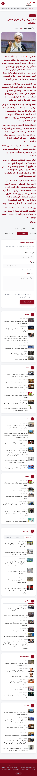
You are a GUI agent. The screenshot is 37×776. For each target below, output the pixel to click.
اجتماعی (32, 16)
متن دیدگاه (30, 274)
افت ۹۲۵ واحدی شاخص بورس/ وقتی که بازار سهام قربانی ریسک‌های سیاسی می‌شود (16, 591)
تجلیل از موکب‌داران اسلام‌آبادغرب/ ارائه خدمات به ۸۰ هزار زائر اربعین (17, 375)
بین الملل (26, 314)
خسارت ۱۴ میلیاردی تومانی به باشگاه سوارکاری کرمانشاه (17, 581)
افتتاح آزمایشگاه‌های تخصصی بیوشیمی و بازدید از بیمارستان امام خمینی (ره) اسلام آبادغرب (16, 514)
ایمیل (32, 262)
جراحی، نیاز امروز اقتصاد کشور (20, 676)
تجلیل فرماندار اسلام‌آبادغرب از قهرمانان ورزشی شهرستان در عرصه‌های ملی (17, 427)
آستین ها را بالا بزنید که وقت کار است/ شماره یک (17, 683)
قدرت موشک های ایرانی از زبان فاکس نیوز (16, 348)
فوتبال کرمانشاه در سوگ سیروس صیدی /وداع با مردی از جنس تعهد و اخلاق (16, 461)
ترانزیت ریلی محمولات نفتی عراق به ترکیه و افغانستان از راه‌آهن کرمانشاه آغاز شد (16, 721)
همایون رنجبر (27, 28)
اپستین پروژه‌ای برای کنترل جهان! (19, 354)
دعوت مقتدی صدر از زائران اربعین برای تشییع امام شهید (16, 330)
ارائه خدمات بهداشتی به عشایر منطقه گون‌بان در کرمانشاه (15, 505)
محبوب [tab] (17, 537)
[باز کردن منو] (34, 3)
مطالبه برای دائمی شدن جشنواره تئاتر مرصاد (16, 382)
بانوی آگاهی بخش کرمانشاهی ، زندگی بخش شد (16, 696)
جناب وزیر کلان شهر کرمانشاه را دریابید (17, 671)
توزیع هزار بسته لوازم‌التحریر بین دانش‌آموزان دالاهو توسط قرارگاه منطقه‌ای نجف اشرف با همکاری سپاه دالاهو (16, 563)
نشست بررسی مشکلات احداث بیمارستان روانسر (17, 497)
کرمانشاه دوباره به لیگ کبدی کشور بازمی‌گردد (16, 468)
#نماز (16, 229)
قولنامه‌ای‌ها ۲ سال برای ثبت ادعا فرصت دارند (15, 403)
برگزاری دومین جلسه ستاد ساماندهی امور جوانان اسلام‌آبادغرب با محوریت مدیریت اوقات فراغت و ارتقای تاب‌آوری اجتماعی (17, 453)
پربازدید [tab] (7, 537)
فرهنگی (27, 368)
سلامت (27, 476)
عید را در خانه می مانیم (21, 690)
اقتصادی (26, 706)
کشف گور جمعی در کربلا (21, 359)
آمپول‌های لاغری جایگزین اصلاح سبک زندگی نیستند (16, 396)
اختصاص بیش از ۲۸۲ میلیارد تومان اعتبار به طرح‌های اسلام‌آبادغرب (19, 8)
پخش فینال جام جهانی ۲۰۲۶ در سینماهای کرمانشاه (16, 444)
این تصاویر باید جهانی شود (20, 631)
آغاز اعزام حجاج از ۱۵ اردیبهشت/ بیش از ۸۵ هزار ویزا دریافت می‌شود (16, 553)
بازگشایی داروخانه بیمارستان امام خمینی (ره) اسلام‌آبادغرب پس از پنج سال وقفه (15, 749)
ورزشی (27, 419)
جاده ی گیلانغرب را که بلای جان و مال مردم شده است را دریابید (16, 664)
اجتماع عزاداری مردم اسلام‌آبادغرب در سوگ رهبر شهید (16, 624)
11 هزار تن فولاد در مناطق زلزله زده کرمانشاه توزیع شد (17, 573)
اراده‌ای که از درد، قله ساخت (20, 491)
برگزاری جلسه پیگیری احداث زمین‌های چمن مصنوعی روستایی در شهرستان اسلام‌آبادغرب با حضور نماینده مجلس (16, 435)
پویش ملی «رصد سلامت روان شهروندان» (17, 521)
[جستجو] (3, 3)
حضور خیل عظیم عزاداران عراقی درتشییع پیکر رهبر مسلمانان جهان (16, 322)
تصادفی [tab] (28, 537)
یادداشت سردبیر (24, 656)
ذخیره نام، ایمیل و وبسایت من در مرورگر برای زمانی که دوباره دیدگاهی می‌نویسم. (18, 296)
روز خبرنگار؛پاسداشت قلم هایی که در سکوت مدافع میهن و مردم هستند (16, 409)
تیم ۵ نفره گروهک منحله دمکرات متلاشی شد (16, 636)
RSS (18, 773)
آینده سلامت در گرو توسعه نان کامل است (16, 735)
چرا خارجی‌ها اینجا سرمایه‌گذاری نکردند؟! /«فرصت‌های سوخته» (16, 545)
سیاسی (27, 601)
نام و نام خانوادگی (29, 253)
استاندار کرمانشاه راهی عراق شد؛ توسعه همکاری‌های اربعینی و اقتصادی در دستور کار (16, 742)
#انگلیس (23, 229)
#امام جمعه (31, 229)
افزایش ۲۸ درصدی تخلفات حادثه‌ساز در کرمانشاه (17, 389)
